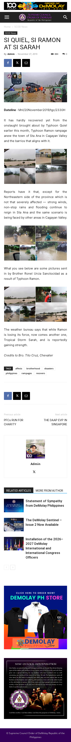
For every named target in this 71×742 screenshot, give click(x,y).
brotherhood (33, 368)
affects (18, 368)
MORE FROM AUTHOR (49, 490)
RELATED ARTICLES (18, 490)
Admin (11, 53)
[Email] (26, 63)
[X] (17, 63)
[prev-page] (6, 567)
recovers (40, 373)
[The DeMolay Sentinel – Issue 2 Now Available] (14, 525)
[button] (6, 17)
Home (7, 26)
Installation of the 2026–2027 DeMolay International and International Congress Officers (44, 548)
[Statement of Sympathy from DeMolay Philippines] (14, 505)
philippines (11, 373)
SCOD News (21, 26)
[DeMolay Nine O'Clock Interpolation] (35, 688)
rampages (26, 373)
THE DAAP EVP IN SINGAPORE (55, 422)
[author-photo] (35, 458)
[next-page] (12, 567)
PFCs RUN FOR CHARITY (13, 422)
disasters (48, 368)
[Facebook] (8, 63)
